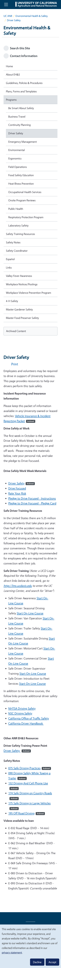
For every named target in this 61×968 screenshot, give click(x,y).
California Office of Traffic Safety (28, 718)
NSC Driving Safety (20, 713)
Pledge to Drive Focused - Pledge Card (32, 503)
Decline (37, 962)
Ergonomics (14, 158)
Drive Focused (17, 488)
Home (9, 66)
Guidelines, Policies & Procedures (24, 83)
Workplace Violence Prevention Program (28, 292)
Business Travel (16, 116)
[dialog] (30, 946)
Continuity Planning (19, 125)
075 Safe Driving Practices (29, 768)
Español (10, 259)
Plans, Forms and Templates (21, 91)
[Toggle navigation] (6, 4)
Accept (52, 962)
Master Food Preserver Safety (22, 318)
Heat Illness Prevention (21, 183)
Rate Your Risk (17, 493)
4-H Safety (12, 301)
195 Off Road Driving (26, 813)
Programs (11, 99)
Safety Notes (13, 242)
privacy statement (12, 952)
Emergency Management (22, 141)
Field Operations (17, 167)
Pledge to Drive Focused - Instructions (32, 498)
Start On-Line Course (30, 613)
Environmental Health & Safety (32, 15)
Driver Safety (21, 483)
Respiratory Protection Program (25, 217)
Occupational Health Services (24, 192)
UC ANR (8, 15)
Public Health (15, 209)
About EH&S (13, 74)
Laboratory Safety (18, 225)
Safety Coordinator (17, 250)
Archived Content (16, 331)
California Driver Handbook (26, 723)
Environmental (16, 150)
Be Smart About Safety (21, 108)
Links (9, 267)
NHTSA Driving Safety (22, 708)
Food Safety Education (21, 175)
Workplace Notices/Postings (21, 284)
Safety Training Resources (20, 234)
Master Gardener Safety (19, 309)
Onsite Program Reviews (22, 200)
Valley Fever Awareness (19, 276)
